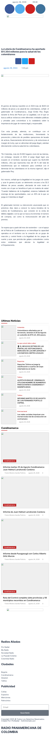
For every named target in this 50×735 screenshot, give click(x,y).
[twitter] (20, 9)
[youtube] (30, 9)
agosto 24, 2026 (33, 515)
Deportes (20, 361)
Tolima (19, 377)
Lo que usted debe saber (26, 343)
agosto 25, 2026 (24, 338)
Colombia (20, 327)
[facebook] (9, 9)
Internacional (22, 411)
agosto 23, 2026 (33, 603)
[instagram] (40, 9)
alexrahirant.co (7, 723)
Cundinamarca (9, 461)
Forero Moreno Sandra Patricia (15, 473)
